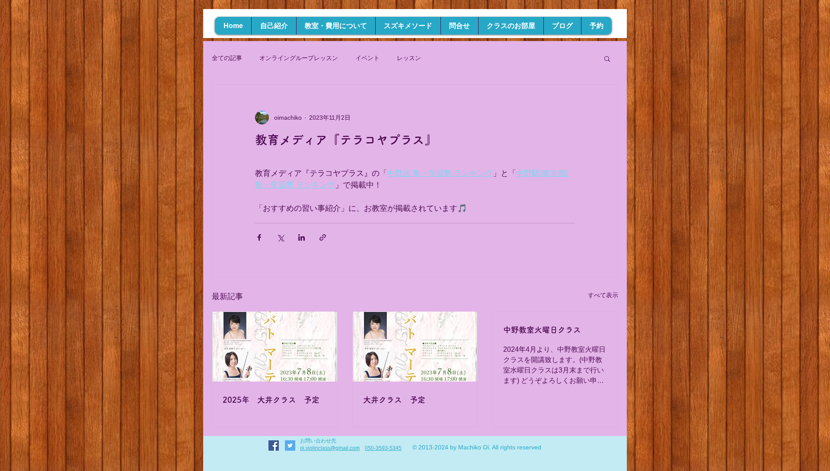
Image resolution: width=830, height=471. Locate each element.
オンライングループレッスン (298, 57)
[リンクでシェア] (323, 237)
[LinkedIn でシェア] (301, 237)
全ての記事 (227, 57)
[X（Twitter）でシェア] (280, 237)
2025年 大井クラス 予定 (271, 400)
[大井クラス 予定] (415, 347)
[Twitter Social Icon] (290, 445)
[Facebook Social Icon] (273, 445)
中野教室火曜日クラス (542, 330)
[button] (607, 58)
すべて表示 (603, 295)
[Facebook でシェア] (259, 237)
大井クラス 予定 (394, 400)
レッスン (409, 57)
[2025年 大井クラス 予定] (274, 347)
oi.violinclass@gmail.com (330, 448)
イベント (367, 57)
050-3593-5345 (383, 448)
